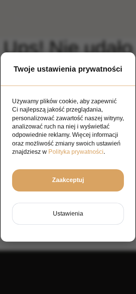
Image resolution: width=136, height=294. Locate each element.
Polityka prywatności (76, 152)
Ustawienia (68, 213)
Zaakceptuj (68, 180)
